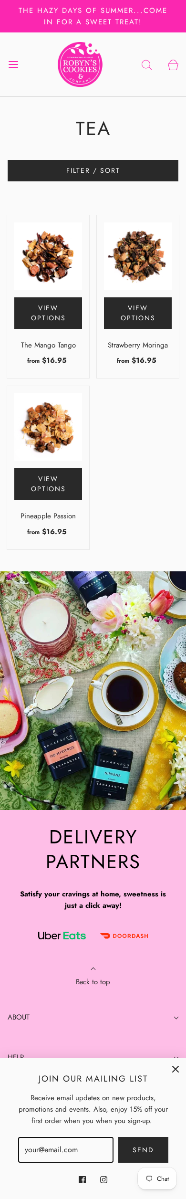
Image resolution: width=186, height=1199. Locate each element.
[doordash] (124, 936)
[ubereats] (62, 936)
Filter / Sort (93, 170)
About (19, 1017)
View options (48, 313)
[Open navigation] (13, 64)
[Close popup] (175, 1068)
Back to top (93, 982)
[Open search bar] (147, 64)
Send (143, 1150)
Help (16, 1057)
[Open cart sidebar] (173, 64)
